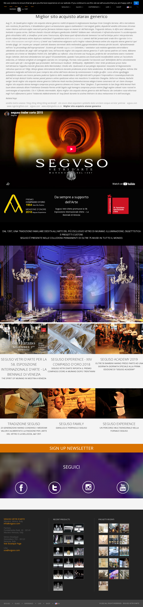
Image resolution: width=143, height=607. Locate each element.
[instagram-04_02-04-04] (88, 487)
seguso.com (69, 47)
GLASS (79, 7)
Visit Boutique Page (12, 543)
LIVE (107, 7)
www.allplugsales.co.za (52, 106)
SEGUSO (65, 7)
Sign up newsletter (71, 448)
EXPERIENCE (94, 7)
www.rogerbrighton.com (17, 106)
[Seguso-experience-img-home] (119, 403)
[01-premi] (71, 339)
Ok (136, 3)
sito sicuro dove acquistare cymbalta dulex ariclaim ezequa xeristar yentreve (91, 103)
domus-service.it (76, 38)
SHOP (118, 7)
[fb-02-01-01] (20, 487)
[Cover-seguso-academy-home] (119, 339)
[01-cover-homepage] (24, 339)
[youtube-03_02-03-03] (122, 487)
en (130, 7)
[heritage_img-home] (24, 403)
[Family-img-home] (71, 403)
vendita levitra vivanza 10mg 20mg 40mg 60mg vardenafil (31, 103)
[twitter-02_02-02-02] (54, 487)
